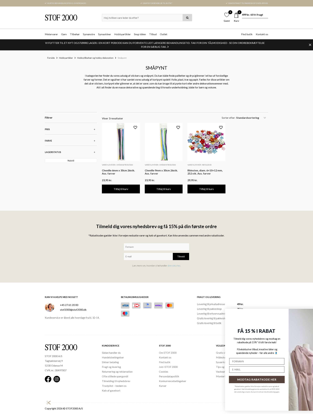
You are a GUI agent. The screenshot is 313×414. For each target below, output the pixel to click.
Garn (64, 34)
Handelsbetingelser (113, 357)
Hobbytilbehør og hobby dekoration (95, 57)
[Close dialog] (306, 312)
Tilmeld (181, 256)
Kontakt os (262, 34)
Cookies (163, 371)
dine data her (174, 265)
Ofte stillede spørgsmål (115, 376)
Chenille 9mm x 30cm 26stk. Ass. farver (161, 172)
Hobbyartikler (122, 34)
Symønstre (89, 34)
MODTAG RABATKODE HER (214, 379)
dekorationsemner (211, 83)
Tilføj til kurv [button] (121, 188)
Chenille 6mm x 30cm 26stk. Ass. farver (118, 172)
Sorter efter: (228, 117)
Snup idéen (140, 34)
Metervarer (51, 34)
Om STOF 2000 (168, 352)
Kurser (162, 385)
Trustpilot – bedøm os (114, 385)
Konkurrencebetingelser (172, 381)
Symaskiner (104, 34)
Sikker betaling (110, 362)
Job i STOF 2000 (168, 366)
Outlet (163, 34)
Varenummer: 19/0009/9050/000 (160, 165)
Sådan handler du (111, 352)
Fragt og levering (111, 366)
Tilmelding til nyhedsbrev (116, 381)
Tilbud (153, 34)
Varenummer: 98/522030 (199, 165)
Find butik (247, 34)
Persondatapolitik (169, 376)
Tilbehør (75, 34)
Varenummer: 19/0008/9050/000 (117, 165)
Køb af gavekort (111, 390)
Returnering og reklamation (117, 371)
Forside (51, 57)
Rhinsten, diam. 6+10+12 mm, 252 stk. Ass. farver (205, 172)
